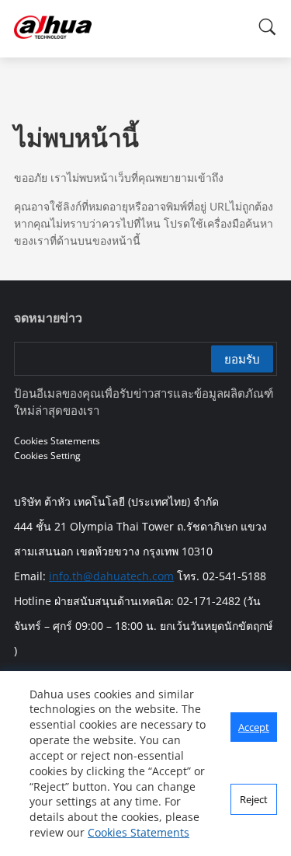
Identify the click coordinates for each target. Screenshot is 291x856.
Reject (254, 799)
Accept (253, 727)
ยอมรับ (242, 359)
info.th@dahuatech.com (111, 576)
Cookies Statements (138, 832)
